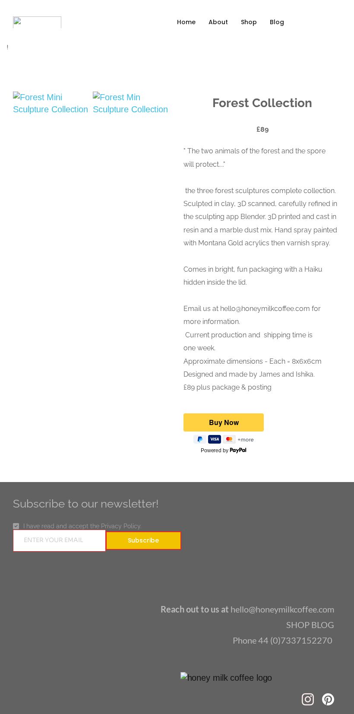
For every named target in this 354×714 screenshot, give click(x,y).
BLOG (322, 624)
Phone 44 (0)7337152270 (283, 640)
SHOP (298, 624)
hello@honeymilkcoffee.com (247, 609)
